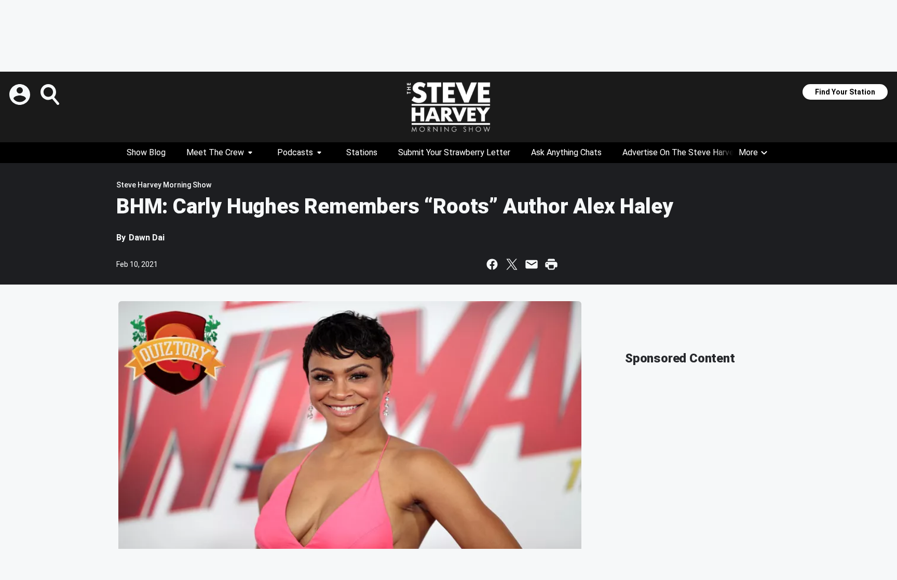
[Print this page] (551, 264)
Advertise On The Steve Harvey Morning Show (707, 152)
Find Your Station (845, 92)
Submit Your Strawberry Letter (454, 152)
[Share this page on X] (512, 264)
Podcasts (295, 152)
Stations (361, 152)
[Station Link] (448, 107)
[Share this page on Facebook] (492, 264)
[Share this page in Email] (531, 264)
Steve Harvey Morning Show (163, 185)
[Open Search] (50, 94)
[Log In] (20, 94)
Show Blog (146, 152)
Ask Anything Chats (566, 152)
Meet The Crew (215, 152)
